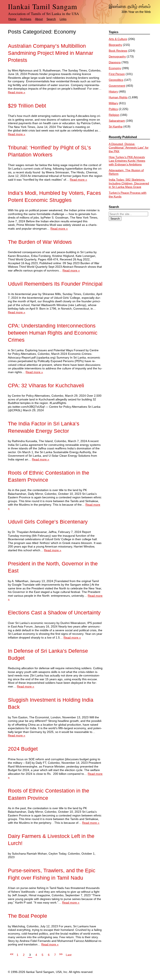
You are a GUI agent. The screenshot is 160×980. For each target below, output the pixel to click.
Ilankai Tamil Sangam (42, 6)
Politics (113, 109)
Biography (115, 44)
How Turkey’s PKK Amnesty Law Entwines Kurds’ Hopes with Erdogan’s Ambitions (127, 160)
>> (60, 954)
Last (68, 954)
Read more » (16, 92)
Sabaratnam (117, 120)
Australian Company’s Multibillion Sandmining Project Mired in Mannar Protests (50, 53)
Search (51, 19)
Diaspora (115, 62)
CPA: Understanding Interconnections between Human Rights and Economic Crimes (53, 333)
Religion (114, 114)
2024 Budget (23, 749)
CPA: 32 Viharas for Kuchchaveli (46, 385)
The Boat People (27, 916)
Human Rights (118, 97)
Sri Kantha (115, 126)
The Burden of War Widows (40, 242)
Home (12, 19)
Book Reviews (118, 50)
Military (113, 103)
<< (11, 954)
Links (63, 19)
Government (117, 85)
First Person (117, 74)
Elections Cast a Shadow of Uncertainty (54, 612)
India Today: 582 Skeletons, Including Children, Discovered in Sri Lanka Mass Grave (129, 183)
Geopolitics (116, 79)
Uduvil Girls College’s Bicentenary (48, 522)
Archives (25, 19)
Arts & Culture (118, 39)
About (39, 19)
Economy (115, 68)
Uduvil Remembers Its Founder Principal (55, 284)
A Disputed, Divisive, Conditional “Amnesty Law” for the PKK (129, 147)
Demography (117, 56)
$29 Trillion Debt (27, 106)
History (113, 91)
